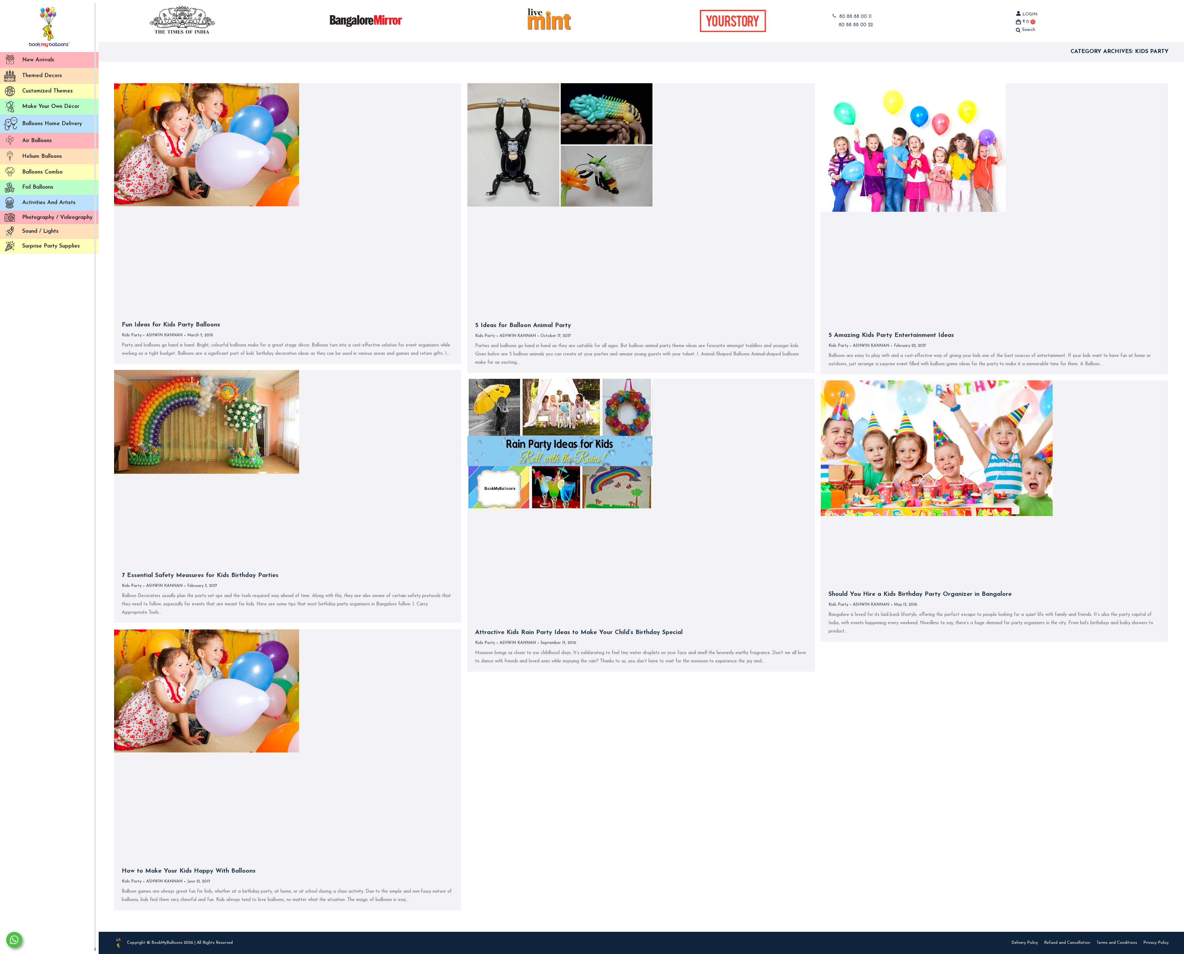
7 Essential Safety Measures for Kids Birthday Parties (200, 575)
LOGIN (1030, 14)
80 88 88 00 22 (856, 25)
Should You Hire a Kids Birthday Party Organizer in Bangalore (920, 594)
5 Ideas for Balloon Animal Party (523, 325)
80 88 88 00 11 (855, 16)
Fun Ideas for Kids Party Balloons (171, 325)
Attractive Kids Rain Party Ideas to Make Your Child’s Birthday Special (579, 632)
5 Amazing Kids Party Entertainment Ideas (891, 335)
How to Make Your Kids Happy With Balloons (189, 871)
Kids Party (132, 335)
